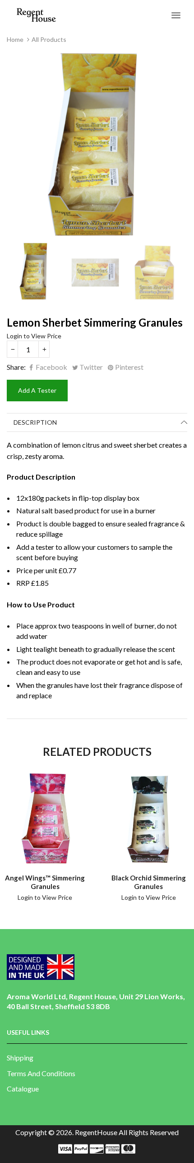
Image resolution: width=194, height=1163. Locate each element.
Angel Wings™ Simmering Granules (45, 882)
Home (15, 39)
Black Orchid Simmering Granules (148, 882)
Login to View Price (34, 336)
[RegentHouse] (36, 14)
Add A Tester (37, 390)
